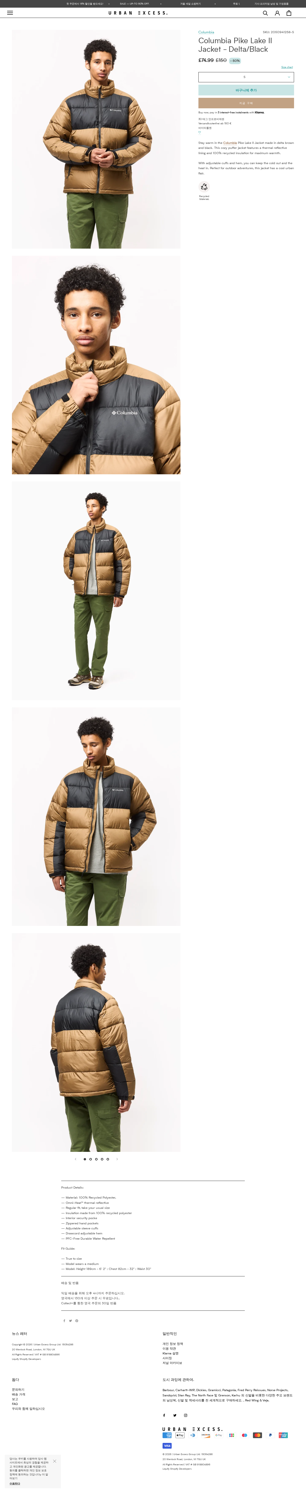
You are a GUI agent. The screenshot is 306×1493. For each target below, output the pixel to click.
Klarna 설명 (171, 1353)
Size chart (287, 67)
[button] (199, 132)
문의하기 (18, 1389)
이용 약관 (169, 1348)
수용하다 (15, 1484)
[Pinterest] (76, 1320)
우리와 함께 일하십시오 (28, 1408)
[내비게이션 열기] (10, 13)
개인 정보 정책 (173, 1344)
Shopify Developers (30, 1359)
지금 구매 (246, 103)
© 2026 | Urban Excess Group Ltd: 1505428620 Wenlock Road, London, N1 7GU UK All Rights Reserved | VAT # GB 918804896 (188, 1459)
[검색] (265, 13)
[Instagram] (185, 1415)
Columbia (206, 32)
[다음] (117, 1159)
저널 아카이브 (172, 1363)
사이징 (167, 1358)
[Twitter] (70, 1320)
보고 (15, 1399)
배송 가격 (18, 1394)
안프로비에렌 (216, 119)
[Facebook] (64, 1320)
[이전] (75, 1159)
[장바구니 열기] (289, 13)
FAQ (15, 1404)
